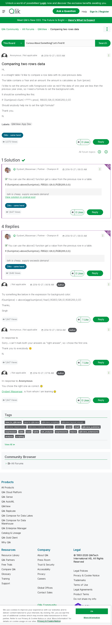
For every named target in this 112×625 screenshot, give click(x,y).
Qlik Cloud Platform (11, 492)
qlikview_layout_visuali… (73, 422)
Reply (101, 141)
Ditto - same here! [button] (12, 135)
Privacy (41, 574)
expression (10, 431)
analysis (9, 436)
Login (43, 3)
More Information (92, 617)
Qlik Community (10, 29)
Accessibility (43, 569)
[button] (109, 55)
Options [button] (107, 29)
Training (5, 578)
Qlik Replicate (8, 510)
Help (84, 11)
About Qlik (42, 555)
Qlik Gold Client (9, 537)
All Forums (28, 29)
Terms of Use (81, 584)
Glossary (6, 574)
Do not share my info (85, 598)
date (21, 431)
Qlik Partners (8, 559)
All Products (7, 487)
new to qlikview (31, 422)
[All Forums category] (6, 463)
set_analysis (47, 431)
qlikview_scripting (50, 422)
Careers (41, 578)
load (28, 431)
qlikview (59, 427)
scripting (20, 436)
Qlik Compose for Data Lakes (17, 515)
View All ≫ (10, 444)
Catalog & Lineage (11, 532)
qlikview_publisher (91, 427)
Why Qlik (6, 542)
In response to (10, 337)
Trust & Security (45, 564)
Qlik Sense (7, 496)
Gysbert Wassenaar (12, 391)
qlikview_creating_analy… (41, 427)
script (69, 427)
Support (5, 583)
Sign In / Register (99, 11)
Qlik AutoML (7, 501)
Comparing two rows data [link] (64, 29)
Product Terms (81, 594)
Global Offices (45, 587)
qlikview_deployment (15, 427)
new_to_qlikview (13, 422)
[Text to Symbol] (106, 151)
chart (77, 427)
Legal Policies (81, 570)
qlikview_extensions (88, 431)
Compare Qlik (8, 569)
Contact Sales (44, 592)
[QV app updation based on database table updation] (101, 151)
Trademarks (80, 580)
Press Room (43, 559)
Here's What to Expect (81, 20)
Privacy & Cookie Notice (86, 575)
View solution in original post (20, 197)
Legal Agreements (83, 589)
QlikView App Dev (21, 124)
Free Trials (6, 564)
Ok (91, 611)
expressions (61, 431)
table (36, 431)
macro (73, 431)
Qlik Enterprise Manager (14, 528)
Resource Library (10, 555)
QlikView (42, 29)
